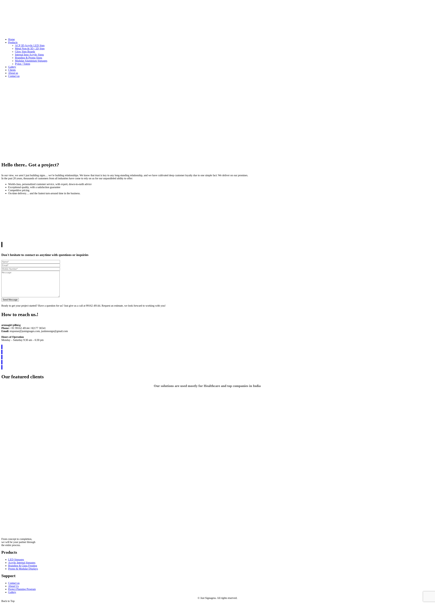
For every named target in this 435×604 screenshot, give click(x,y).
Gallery (12, 592)
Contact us (14, 583)
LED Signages (16, 559)
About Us (13, 586)
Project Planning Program (22, 589)
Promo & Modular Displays (23, 568)
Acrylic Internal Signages (21, 562)
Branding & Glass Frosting (22, 565)
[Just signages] (18, 33)
